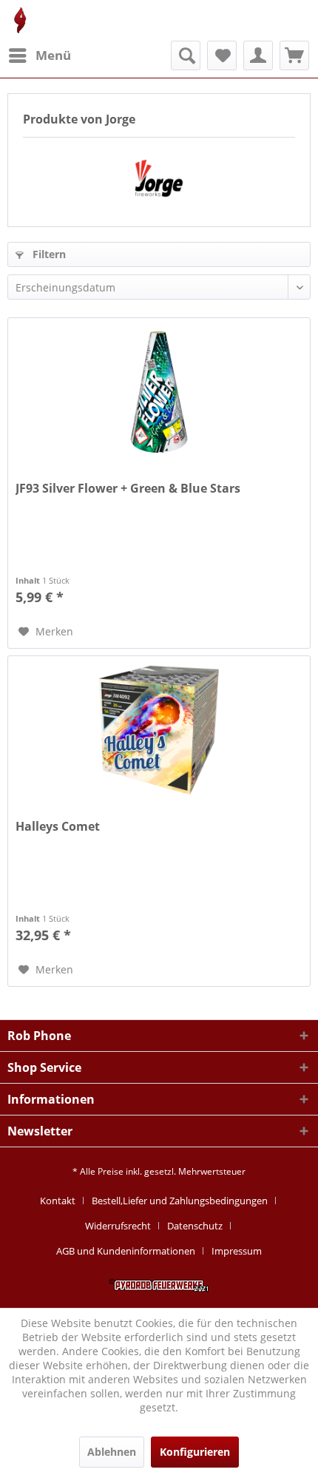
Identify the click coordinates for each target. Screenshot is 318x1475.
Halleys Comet (58, 826)
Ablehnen (111, 1452)
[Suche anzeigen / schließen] (185, 55)
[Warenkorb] (294, 55)
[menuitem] (39, 55)
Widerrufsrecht (118, 1225)
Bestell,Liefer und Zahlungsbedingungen (180, 1200)
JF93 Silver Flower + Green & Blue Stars (128, 488)
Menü (53, 55)
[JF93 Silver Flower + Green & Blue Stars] (159, 392)
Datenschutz (195, 1225)
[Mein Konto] (258, 55)
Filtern (48, 254)
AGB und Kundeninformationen (125, 1251)
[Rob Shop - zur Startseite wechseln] (20, 20)
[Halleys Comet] (159, 730)
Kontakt (57, 1200)
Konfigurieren (195, 1452)
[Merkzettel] (222, 55)
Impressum (237, 1251)
